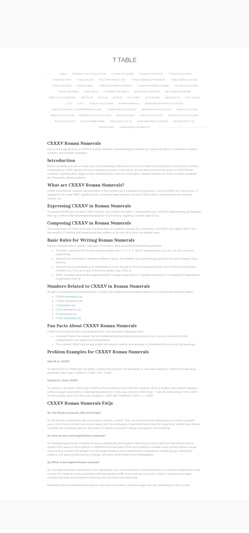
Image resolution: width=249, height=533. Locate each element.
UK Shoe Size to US (184, 121)
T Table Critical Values (183, 79)
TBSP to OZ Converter (62, 97)
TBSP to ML (87, 97)
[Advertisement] (124, 23)
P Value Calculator (101, 103)
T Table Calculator (180, 74)
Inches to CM (172, 97)
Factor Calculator (151, 115)
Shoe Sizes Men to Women (152, 121)
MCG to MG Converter (147, 91)
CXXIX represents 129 (68, 318)
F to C (81, 103)
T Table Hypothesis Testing (153, 85)
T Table (62, 74)
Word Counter (125, 115)
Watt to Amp (192, 97)
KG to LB (103, 97)
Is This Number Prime (92, 121)
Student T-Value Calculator (89, 74)
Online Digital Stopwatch (134, 127)
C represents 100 (66, 305)
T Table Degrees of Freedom (148, 79)
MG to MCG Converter (178, 91)
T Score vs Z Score (122, 74)
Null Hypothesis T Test (112, 79)
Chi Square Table (68, 91)
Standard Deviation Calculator (164, 103)
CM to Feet (133, 97)
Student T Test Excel (151, 74)
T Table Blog (91, 91)
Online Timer (106, 127)
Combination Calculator (121, 109)
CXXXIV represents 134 (69, 296)
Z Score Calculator (186, 85)
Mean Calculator (187, 109)
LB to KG (117, 97)
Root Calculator (65, 121)
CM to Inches (152, 97)
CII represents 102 (66, 313)
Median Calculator (62, 115)
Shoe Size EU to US (121, 121)
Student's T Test (61, 79)
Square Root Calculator (183, 115)
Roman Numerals (128, 103)
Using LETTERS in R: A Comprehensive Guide (76, 109)
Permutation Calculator (156, 109)
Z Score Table (85, 85)
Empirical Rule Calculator (95, 115)
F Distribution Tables (116, 91)
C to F (69, 103)
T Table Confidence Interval (115, 85)
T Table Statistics (61, 85)
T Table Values (85, 79)
